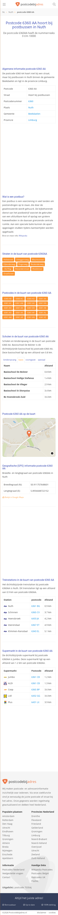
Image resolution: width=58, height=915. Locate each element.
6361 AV (30, 303)
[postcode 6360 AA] (29, 4)
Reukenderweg (37, 264)
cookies (52, 912)
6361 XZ (42, 317)
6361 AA (42, 298)
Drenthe (35, 816)
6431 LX (35, 702)
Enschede (7, 854)
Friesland (36, 823)
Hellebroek (8, 259)
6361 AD (7, 312)
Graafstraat (9, 273)
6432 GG (35, 695)
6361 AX (19, 312)
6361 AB (42, 308)
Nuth (31, 107)
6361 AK (19, 308)
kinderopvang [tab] (9, 359)
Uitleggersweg (22, 259)
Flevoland (36, 820)
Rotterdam (7, 820)
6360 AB (7, 298)
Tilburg (6, 835)
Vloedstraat (37, 268)
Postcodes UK (38, 877)
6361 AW (8, 317)
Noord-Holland (39, 843)
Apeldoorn (7, 858)
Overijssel (36, 846)
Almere (6, 843)
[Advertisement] (29, 160)
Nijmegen (7, 850)
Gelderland (37, 827)
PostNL (35, 881)
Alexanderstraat (22, 268)
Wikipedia (23, 235)
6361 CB (35, 677)
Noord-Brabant (39, 839)
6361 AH (7, 308)
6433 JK (35, 618)
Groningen (7, 839)
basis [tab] (21, 359)
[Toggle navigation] (4, 4)
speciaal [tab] (41, 359)
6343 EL (35, 631)
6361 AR (19, 317)
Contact (6, 877)
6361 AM (19, 303)
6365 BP (35, 689)
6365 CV (35, 612)
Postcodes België (40, 873)
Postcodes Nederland (13, 869)
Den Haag (7, 823)
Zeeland (35, 854)
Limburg (32, 119)
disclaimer (41, 912)
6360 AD (31, 298)
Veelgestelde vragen (12, 873)
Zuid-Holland (38, 858)
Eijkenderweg (9, 264)
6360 (30, 101)
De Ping (7, 268)
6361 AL (42, 312)
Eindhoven (7, 831)
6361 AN (31, 317)
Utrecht (6, 827)
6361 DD (31, 308)
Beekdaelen (34, 113)
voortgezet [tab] (31, 359)
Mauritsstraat (38, 259)
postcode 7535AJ (23, 887)
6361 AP (30, 312)
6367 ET (35, 624)
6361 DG (42, 303)
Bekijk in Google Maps (14, 497)
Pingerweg (23, 264)
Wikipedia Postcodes (42, 869)
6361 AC (7, 303)
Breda (5, 846)
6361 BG (35, 606)
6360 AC (19, 298)
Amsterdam (8, 816)
